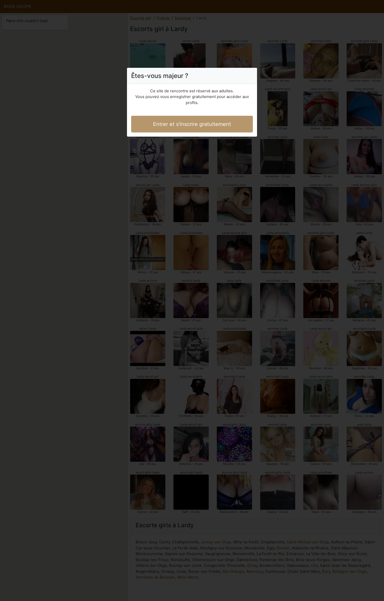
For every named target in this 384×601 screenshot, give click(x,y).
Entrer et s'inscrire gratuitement (192, 124)
